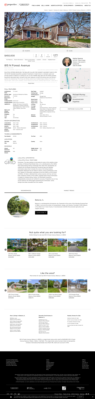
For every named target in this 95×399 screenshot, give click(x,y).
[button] (75, 78)
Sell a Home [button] (45, 5)
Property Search (50, 362)
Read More (31, 83)
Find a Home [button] (36, 5)
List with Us (85, 362)
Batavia (23, 69)
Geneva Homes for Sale (73, 318)
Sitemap (82, 394)
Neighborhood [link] (51, 59)
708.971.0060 (81, 60)
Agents (84, 361)
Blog (47, 369)
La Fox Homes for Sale (72, 323)
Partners (48, 368)
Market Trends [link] (31, 61)
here (66, 397)
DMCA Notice (85, 368)
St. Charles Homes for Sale (73, 321)
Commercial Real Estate (12, 359)
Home (47, 359)
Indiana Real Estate (10, 362)
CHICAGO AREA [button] (68, 3)
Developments (68, 5)
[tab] (26, 191)
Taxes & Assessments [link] (30, 59)
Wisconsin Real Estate (11, 365)
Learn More (41, 212)
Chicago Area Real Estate (12, 361)
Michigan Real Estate (11, 363)
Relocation (49, 366)
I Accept (80, 396)
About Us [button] (87, 5)
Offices (84, 359)
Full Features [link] (9, 59)
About (47, 361)
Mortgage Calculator (75, 109)
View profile (77, 65)
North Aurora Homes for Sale (74, 319)
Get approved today (78, 99)
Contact (76, 63)
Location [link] (39, 59)
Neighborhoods (50, 363)
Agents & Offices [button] (56, 5)
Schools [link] (45, 59)
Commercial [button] (79, 5)
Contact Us (85, 363)
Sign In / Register (81, 3)
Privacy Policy (85, 365)
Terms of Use (85, 366)
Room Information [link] (18, 59)
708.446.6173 (81, 62)
